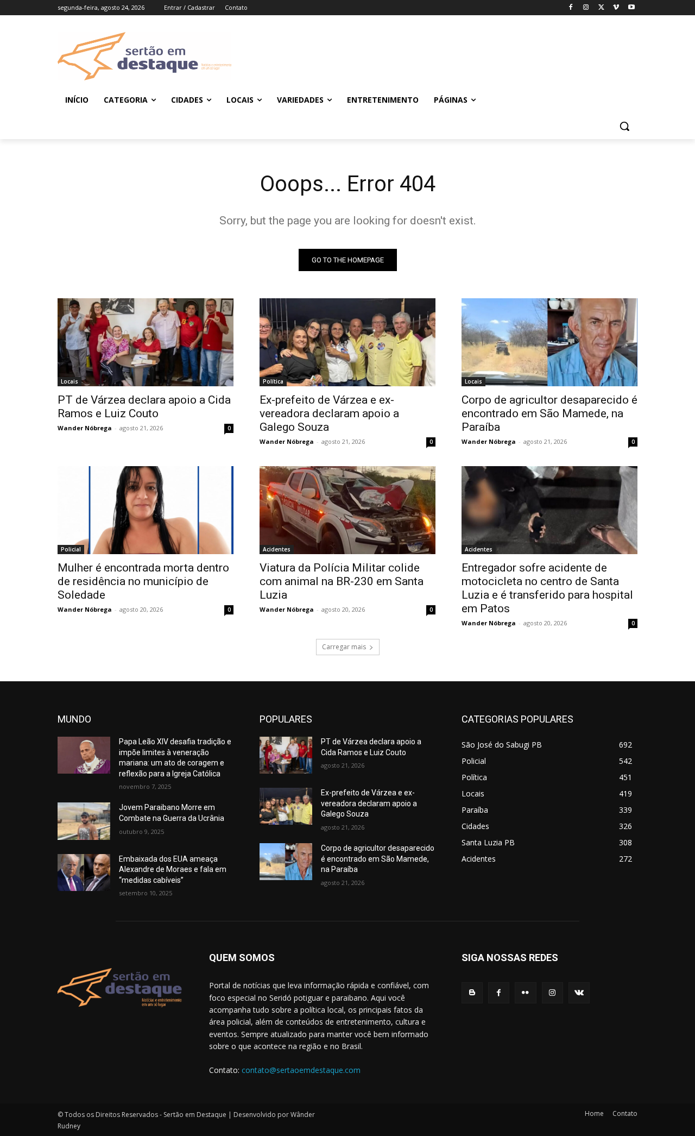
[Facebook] (571, 8)
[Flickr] (525, 992)
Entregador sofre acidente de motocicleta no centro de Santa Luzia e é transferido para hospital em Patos (547, 588)
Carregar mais (344, 646)
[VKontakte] (579, 992)
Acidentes (276, 549)
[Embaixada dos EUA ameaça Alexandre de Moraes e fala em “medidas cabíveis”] (84, 872)
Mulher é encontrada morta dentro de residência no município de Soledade (143, 581)
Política (273, 381)
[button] (624, 126)
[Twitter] (601, 8)
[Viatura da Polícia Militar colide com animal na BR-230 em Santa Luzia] (347, 510)
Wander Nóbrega (85, 428)
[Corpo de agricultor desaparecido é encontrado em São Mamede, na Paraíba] (549, 342)
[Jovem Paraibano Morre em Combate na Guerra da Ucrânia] (84, 820)
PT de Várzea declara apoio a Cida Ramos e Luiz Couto (144, 406)
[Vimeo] (616, 8)
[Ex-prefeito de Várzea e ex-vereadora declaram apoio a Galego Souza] (347, 342)
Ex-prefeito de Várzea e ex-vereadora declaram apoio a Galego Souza (329, 413)
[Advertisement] (434, 54)
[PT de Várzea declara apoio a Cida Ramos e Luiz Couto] (145, 342)
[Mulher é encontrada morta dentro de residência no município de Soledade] (145, 510)
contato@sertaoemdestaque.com (301, 1070)
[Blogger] (472, 992)
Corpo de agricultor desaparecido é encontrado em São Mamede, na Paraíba (549, 413)
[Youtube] (631, 8)
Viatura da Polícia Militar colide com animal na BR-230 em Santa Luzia (342, 581)
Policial (71, 549)
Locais (69, 381)
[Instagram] (586, 8)
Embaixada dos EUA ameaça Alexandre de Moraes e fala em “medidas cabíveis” (172, 869)
